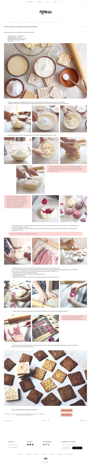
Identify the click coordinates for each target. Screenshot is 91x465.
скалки (44, 454)
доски (37, 454)
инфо (55, 1)
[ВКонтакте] (44, 458)
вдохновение (10, 22)
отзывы (60, 454)
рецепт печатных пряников (42, 22)
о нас (47, 1)
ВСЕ (5, 22)
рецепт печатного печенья (30, 22)
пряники (29, 454)
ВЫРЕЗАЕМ (30, 1)
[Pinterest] (46, 458)
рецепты (59, 22)
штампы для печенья (52, 22)
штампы (51, 454)
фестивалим (21, 22)
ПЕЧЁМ (39, 1)
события (15, 22)
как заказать (69, 454)
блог (62, 1)
